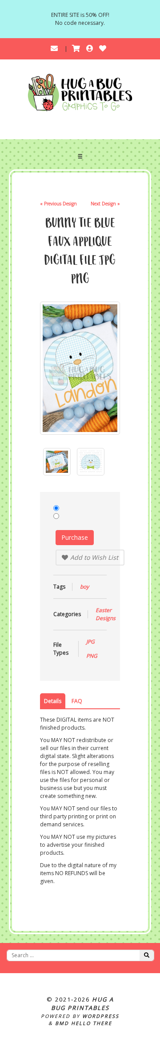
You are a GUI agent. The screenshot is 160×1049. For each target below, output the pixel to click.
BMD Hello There (83, 1023)
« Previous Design (58, 203)
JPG (90, 641)
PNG (91, 656)
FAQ (77, 701)
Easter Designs (106, 614)
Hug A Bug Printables (82, 1003)
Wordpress (100, 1016)
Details (52, 701)
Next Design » (105, 203)
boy (84, 586)
